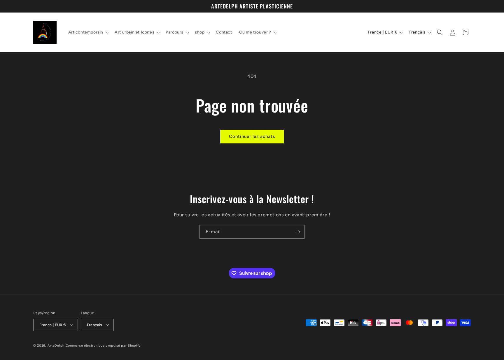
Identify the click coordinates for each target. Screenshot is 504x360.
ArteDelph (56, 345)
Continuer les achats (252, 136)
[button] (88, 32)
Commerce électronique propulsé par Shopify (103, 345)
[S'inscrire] (297, 232)
